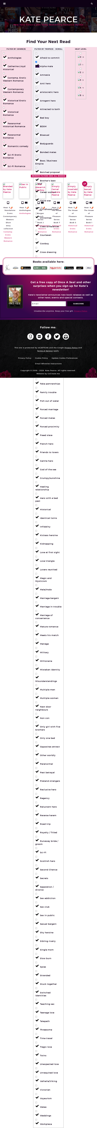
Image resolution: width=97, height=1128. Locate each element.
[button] (4, 3)
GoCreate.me (54, 374)
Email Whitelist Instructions (48, 364)
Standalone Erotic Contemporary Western (10, 215)
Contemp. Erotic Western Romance (8, 236)
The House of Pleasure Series (57, 215)
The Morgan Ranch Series (40, 215)
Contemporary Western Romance (42, 229)
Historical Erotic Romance (56, 229)
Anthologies (25, 210)
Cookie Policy (41, 358)
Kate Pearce (48, 19)
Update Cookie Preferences (65, 358)
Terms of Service (45, 351)
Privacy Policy (80, 311)
